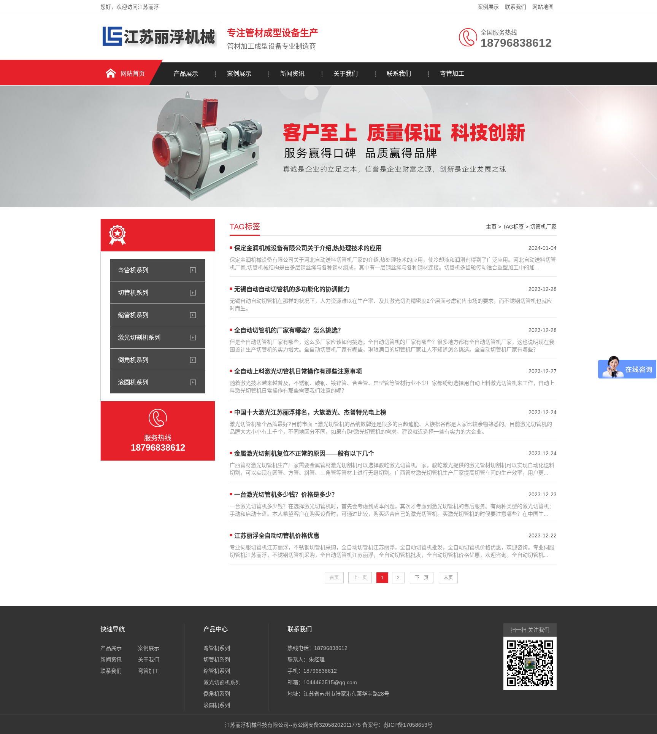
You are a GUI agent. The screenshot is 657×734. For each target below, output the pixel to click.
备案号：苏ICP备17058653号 (397, 725)
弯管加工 (452, 73)
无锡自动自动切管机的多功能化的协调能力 (292, 289)
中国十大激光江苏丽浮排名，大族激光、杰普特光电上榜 (310, 412)
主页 (491, 227)
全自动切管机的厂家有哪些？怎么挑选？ (289, 330)
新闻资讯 (292, 73)
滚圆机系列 (133, 382)
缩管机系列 (133, 314)
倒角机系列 (133, 359)
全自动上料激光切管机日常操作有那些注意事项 (298, 371)
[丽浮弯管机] (158, 47)
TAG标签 (513, 227)
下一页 (421, 577)
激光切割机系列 (139, 337)
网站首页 (133, 73)
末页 (448, 577)
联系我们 (515, 7)
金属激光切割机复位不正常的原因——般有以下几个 (304, 453)
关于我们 (345, 73)
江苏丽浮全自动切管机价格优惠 (276, 535)
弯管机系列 (133, 270)
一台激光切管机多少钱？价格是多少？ (286, 494)
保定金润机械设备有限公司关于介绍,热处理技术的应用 (308, 248)
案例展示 (488, 7)
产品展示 (186, 73)
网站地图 (543, 7)
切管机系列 (133, 292)
